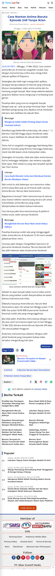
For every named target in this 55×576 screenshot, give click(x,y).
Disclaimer (18, 546)
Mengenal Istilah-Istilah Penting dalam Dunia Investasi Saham (29, 480)
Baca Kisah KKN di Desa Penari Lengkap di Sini (40, 402)
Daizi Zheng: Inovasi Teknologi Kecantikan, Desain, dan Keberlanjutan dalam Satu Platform (30, 499)
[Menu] (3, 3)
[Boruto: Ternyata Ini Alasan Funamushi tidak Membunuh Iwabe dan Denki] (8, 359)
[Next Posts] (50, 360)
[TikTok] (42, 558)
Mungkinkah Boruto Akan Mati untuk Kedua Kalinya (13, 412)
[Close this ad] (53, 567)
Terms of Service (43, 541)
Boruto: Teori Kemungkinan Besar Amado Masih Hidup (38, 441)
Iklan (7, 546)
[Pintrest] (41, 382)
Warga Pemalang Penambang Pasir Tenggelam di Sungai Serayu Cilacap (30, 470)
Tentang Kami (15, 537)
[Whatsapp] (51, 382)
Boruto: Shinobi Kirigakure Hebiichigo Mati (39, 422)
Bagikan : (8, 382)
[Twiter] (18, 557)
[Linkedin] (33, 557)
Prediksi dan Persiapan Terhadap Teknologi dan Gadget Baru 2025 (13, 403)
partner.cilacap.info (37, 24)
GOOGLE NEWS (40, 389)
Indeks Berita (26, 508)
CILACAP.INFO (8, 66)
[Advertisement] (27, 573)
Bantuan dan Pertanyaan (39, 546)
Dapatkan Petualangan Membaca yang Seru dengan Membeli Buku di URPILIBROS (14, 422)
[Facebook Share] (31, 382)
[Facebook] (14, 557)
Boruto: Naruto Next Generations (34, 370)
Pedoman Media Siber (36, 537)
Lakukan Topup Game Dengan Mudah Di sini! (40, 411)
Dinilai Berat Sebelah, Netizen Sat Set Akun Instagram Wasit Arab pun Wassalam (12, 432)
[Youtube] (37, 557)
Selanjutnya (45, 346)
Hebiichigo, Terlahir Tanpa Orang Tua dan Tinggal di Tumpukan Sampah (39, 432)
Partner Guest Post (12, 2)
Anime (9, 370)
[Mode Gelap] (48, 3)
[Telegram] (46, 382)
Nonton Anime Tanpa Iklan (18, 376)
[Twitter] (36, 382)
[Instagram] (28, 557)
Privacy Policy (10, 541)
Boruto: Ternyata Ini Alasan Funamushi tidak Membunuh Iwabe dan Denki (31, 359)
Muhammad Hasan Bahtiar (19, 24)
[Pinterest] (23, 557)
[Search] (52, 3)
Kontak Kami (26, 541)
